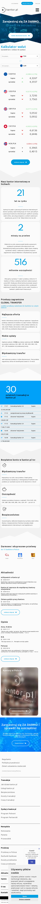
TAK (32, 862)
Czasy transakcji (7, 800)
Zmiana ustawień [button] (24, 899)
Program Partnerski (9, 817)
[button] (37, 10)
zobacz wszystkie (18, 711)
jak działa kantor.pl (9, 784)
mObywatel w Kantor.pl (10, 577)
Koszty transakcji (8, 796)
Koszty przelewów (9, 860)
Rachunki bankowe (9, 856)
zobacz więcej (9, 612)
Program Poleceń (8, 813)
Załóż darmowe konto (19, 34)
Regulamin (6, 759)
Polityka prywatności (11, 763)
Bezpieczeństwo (8, 792)
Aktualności (6, 873)
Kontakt (4, 892)
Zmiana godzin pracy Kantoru (12, 599)
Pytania (4, 835)
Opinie (4, 879)
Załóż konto (19, 743)
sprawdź (16, 28)
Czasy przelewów (8, 864)
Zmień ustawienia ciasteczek (14, 766)
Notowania (5, 831)
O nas (3, 887)
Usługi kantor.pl (7, 788)
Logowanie (14, 3)
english (37, 3)
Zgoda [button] (25, 896)
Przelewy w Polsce (9, 852)
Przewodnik (6, 839)
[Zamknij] (39, 849)
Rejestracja (27, 3)
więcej (27, 632)
